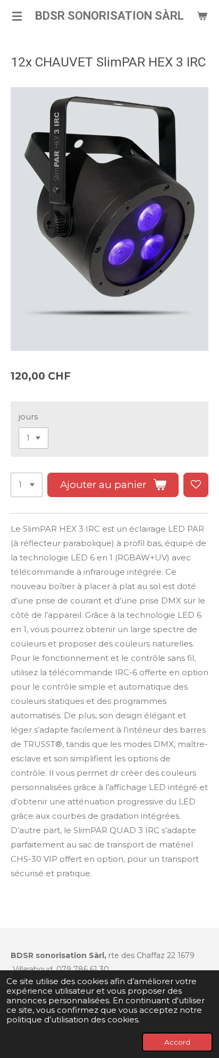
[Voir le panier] (202, 16)
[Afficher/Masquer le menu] (17, 16)
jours (28, 417)
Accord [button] (177, 1042)
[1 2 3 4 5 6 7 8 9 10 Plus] (27, 485)
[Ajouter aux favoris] (195, 485)
